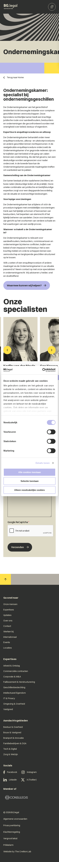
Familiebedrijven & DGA (14, 743)
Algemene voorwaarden (15, 819)
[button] (7, 350)
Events (6, 642)
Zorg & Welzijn (10, 754)
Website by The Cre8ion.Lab (17, 851)
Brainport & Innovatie (13, 738)
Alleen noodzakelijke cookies (29, 490)
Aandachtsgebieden (15, 720)
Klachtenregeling (11, 832)
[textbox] (29, 501)
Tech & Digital (10, 749)
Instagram (32, 772)
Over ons (7, 620)
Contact (7, 626)
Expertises (8, 609)
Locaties (7, 647)
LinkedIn (13, 779)
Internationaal (10, 637)
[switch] (51, 431)
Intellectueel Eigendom (14, 693)
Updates (7, 615)
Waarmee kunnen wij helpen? (24, 285)
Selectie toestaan (30, 481)
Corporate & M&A (12, 676)
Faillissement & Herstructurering (19, 682)
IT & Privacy (9, 698)
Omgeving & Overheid (14, 703)
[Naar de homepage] (10, 7)
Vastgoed (8, 709)
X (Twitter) (32, 779)
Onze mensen (10, 604)
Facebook (12, 772)
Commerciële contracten (15, 671)
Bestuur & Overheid (13, 727)
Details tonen (43, 463)
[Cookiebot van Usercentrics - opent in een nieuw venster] (42, 370)
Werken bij (8, 631)
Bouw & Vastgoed (12, 732)
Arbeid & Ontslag (11, 665)
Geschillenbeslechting (14, 687)
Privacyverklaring (11, 825)
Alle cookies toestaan (29, 472)
